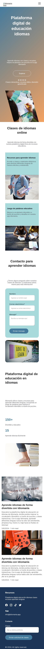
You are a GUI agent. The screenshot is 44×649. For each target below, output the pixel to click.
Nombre (12, 294)
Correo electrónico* (17, 304)
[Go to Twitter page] (20, 605)
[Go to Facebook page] (6, 605)
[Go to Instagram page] (11, 605)
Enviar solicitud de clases (19, 637)
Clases (7, 626)
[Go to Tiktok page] (15, 605)
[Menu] (39, 3)
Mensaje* (12, 314)
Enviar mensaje (19, 331)
